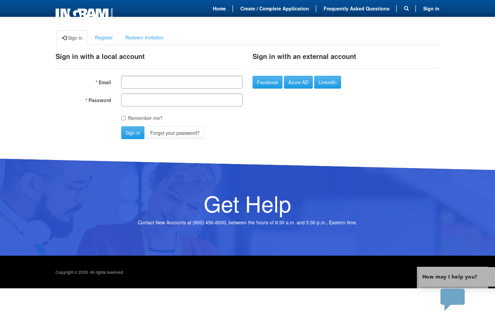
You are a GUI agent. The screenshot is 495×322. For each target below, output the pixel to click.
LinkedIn (328, 82)
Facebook (267, 82)
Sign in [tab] (74, 37)
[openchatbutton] (452, 289)
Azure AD (298, 82)
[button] (406, 8)
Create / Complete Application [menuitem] (274, 8)
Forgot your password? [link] (175, 132)
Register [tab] (104, 37)
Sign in (133, 132)
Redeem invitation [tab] (144, 37)
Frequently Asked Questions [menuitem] (357, 8)
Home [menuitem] (219, 8)
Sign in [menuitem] (431, 8)
